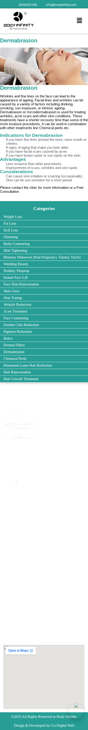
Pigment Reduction (18, 332)
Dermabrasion (14, 352)
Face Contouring (16, 318)
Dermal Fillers (14, 345)
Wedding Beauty (16, 264)
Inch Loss (11, 230)
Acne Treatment (15, 311)
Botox (8, 338)
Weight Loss (13, 217)
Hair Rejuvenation (17, 372)
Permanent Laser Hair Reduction (28, 365)
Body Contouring (17, 244)
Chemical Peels (15, 359)
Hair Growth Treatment (21, 379)
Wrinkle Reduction (17, 304)
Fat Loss (10, 223)
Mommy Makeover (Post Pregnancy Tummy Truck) (42, 257)
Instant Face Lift (16, 277)
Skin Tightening (15, 250)
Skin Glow (12, 291)
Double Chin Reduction (21, 325)
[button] (79, 21)
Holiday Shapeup (16, 271)
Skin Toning (13, 298)
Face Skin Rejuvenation (21, 284)
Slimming (11, 237)
